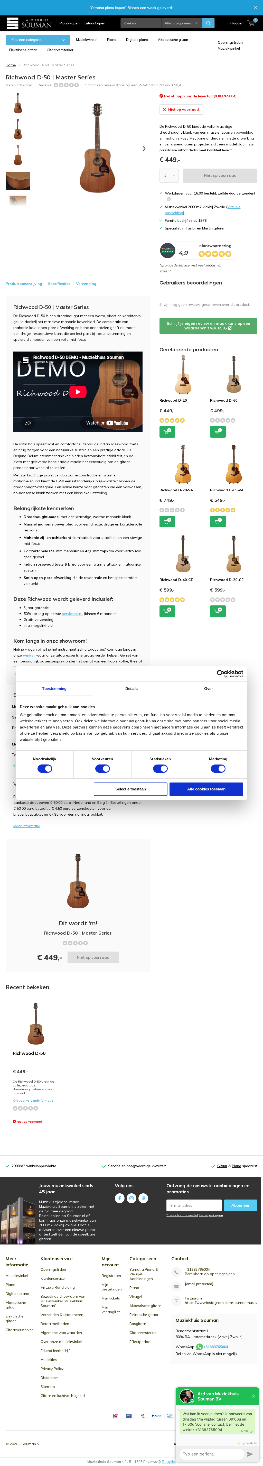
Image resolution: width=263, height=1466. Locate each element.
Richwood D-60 (223, 400)
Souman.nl (31, 1444)
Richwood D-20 (173, 400)
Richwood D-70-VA (176, 490)
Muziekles (49, 1359)
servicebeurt (72, 613)
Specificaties (59, 283)
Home (11, 65)
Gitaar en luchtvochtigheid (63, 1395)
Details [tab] (131, 688)
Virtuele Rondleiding (58, 1287)
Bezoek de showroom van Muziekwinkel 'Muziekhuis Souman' (63, 1301)
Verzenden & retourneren (62, 1314)
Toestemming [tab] (54, 688)
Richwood (23, 85)
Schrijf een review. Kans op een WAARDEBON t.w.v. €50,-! (133, 85)
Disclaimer (49, 1377)
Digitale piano (137, 40)
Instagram (131, 1198)
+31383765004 (197, 1269)
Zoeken (208, 23)
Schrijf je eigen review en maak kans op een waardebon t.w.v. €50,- (208, 325)
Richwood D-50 (29, 1053)
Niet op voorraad (220, 175)
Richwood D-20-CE (226, 579)
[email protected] (199, 1284)
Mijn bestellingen (112, 1287)
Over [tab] (208, 688)
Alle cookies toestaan (206, 789)
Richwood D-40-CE (176, 579)
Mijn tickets (111, 1298)
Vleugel (135, 1296)
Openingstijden (53, 1269)
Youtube (143, 1198)
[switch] (102, 768)
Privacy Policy (52, 1368)
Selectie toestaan (130, 789)
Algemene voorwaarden (61, 1332)
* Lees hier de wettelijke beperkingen (194, 1215)
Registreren (111, 1275)
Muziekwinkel (86, 40)
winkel (28, 655)
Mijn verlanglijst (111, 1309)
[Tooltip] (169, 200)
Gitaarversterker (60, 50)
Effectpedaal (140, 1341)
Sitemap (48, 1386)
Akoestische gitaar (173, 40)
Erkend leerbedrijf (55, 1350)
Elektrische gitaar (23, 50)
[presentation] (144, 148)
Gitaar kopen (94, 23)
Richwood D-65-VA (226, 490)
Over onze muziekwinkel (61, 1341)
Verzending (86, 283)
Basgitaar (137, 1323)
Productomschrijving (24, 283)
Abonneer (240, 1205)
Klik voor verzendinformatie (33, 1100)
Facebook (120, 1198)
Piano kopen (70, 23)
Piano (111, 40)
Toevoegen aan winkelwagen (167, 432)
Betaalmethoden (55, 1323)
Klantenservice (53, 1278)
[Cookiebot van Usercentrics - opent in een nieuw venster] (220, 674)
